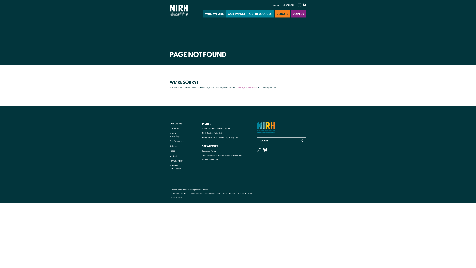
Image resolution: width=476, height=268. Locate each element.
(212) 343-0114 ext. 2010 (243, 193)
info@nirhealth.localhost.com (220, 193)
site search (252, 87)
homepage (240, 87)
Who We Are (214, 14)
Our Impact (236, 14)
